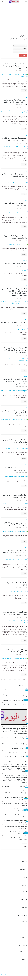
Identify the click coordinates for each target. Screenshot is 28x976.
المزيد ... (24, 90)
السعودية (25, 285)
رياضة (26, 97)
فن (26, 60)
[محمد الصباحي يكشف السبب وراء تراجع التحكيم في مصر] (14, 244)
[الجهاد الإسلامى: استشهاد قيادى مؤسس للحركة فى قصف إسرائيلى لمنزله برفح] (14, 821)
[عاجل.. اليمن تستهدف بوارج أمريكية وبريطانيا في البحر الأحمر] (14, 700)
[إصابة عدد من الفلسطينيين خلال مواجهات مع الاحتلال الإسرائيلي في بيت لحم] (14, 809)
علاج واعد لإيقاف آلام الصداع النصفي (14, 263)
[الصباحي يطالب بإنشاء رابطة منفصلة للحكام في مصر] (14, 211)
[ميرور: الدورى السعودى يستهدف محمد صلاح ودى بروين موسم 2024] (14, 787)
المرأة (26, 407)
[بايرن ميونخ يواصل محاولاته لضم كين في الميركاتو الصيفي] (14, 182)
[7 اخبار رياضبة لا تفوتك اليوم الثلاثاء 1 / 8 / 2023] (14, 591)
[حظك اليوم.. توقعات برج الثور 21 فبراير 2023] (14, 748)
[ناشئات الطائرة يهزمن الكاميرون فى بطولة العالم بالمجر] (14, 448)
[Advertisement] (14, 18)
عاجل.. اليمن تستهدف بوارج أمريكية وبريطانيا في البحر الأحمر (14, 704)
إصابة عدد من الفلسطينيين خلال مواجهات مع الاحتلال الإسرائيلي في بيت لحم (14, 815)
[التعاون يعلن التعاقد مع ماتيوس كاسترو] (14, 328)
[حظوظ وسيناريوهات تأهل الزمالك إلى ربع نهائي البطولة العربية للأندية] (14, 147)
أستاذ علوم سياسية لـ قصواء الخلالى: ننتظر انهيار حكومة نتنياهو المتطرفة (14, 744)
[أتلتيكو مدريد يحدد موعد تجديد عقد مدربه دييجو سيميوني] (14, 476)
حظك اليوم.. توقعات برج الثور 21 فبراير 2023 (18, 752)
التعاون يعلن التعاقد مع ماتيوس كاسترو (14, 322)
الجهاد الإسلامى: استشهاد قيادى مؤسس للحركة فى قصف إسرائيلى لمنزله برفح (15, 827)
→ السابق (25, 679)
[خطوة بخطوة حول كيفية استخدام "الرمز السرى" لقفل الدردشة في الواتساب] (14, 798)
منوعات (25, 344)
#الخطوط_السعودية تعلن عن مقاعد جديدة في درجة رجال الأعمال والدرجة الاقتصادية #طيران (14, 381)
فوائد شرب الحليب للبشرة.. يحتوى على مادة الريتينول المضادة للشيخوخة (14, 695)
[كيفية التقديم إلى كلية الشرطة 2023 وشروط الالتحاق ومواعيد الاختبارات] (14, 621)
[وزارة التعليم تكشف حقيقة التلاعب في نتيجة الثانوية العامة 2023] (14, 658)
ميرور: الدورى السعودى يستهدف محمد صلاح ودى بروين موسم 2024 (14, 793)
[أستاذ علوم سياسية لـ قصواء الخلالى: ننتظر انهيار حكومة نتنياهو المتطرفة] (14, 738)
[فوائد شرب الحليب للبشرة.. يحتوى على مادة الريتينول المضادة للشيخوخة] (14, 689)
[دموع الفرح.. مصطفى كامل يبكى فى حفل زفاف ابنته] (14, 756)
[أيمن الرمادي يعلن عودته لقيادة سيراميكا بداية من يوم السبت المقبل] (14, 559)
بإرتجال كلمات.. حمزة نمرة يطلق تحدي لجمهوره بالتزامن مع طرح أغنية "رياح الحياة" (14, 66)
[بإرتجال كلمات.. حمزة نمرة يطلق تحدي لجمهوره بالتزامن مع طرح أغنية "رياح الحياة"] (14, 75)
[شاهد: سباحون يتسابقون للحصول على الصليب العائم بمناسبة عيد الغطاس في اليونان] (14, 832)
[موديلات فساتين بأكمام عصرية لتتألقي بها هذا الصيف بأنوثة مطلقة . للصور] (14, 420)
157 (5, 679)
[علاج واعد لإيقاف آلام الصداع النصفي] (14, 269)
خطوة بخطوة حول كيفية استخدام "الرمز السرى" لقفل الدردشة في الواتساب (14, 804)
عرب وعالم (25, 260)
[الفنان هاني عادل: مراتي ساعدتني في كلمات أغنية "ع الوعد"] (14, 503)
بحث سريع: (24, 846)
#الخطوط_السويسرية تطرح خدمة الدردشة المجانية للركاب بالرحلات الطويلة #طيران (15, 350)
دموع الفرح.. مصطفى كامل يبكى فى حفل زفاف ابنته (16, 760)
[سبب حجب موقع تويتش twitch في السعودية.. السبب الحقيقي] (14, 531)
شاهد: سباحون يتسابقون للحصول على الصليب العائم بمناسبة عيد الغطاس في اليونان (14, 838)
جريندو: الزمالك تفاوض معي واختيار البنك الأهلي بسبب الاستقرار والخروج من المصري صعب (14, 102)
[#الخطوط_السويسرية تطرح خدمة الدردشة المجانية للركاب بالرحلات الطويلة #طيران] (14, 359)
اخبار (26, 609)
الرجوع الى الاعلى (4, 974)
